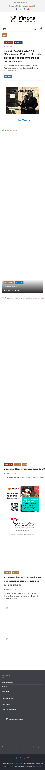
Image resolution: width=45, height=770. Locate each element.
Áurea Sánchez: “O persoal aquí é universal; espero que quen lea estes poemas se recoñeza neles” (24, 6)
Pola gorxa (19, 283)
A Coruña (7, 709)
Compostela (8, 42)
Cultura (17, 464)
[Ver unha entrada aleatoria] (40, 29)
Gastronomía (8, 283)
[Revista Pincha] (4, 29)
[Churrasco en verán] (22, 130)
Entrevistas (18, 42)
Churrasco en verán (10, 287)
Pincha (18, 290)
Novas (25, 464)
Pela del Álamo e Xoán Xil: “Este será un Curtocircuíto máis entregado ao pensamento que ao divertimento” (22, 56)
